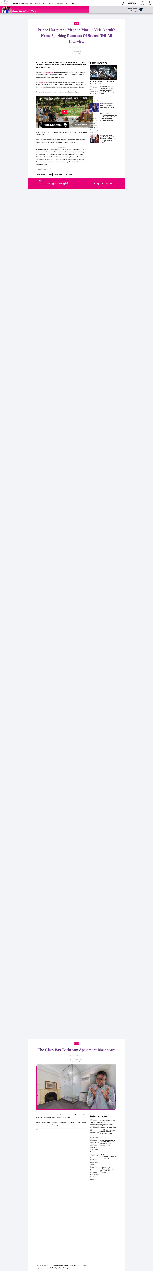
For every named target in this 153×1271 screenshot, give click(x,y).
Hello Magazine (48, 72)
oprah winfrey (58, 174)
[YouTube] (107, 183)
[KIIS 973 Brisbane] (7, 3)
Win (44, 3)
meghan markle (41, 174)
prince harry (69, 174)
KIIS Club (59, 3)
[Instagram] (98, 183)
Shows (37, 3)
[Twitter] (102, 183)
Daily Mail (42, 82)
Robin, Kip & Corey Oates (22, 3)
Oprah (50, 174)
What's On (70, 3)
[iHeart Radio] (111, 183)
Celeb (51, 3)
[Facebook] (94, 183)
